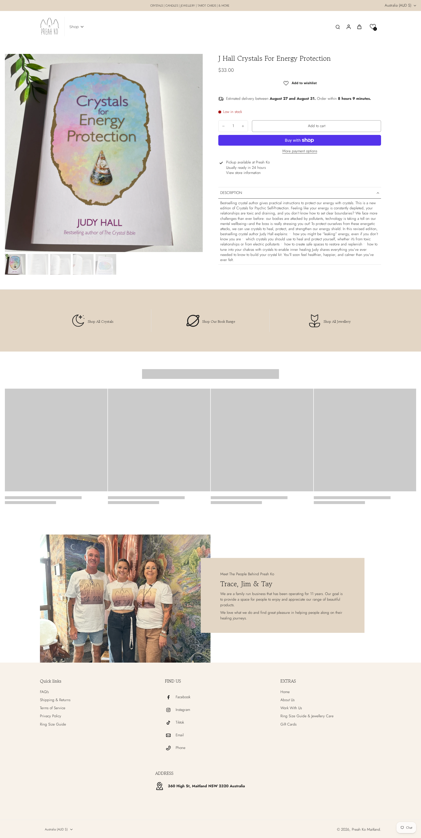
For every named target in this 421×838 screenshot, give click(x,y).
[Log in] (348, 26)
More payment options (299, 151)
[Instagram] (170, 710)
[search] (337, 26)
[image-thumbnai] (15, 264)
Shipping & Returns (55, 700)
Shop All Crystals (100, 321)
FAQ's (44, 692)
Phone (180, 747)
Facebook (183, 697)
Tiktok (180, 722)
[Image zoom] (104, 153)
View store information (243, 172)
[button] (373, 27)
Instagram (183, 709)
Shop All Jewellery (337, 321)
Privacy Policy (50, 716)
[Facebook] (170, 697)
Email (180, 735)
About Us (287, 700)
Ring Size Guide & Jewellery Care (307, 716)
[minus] (223, 126)
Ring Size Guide (53, 724)
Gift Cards (288, 724)
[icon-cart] (359, 26)
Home (285, 692)
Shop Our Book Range (218, 321)
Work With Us (291, 708)
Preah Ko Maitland (366, 829)
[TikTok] (170, 722)
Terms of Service (52, 708)
